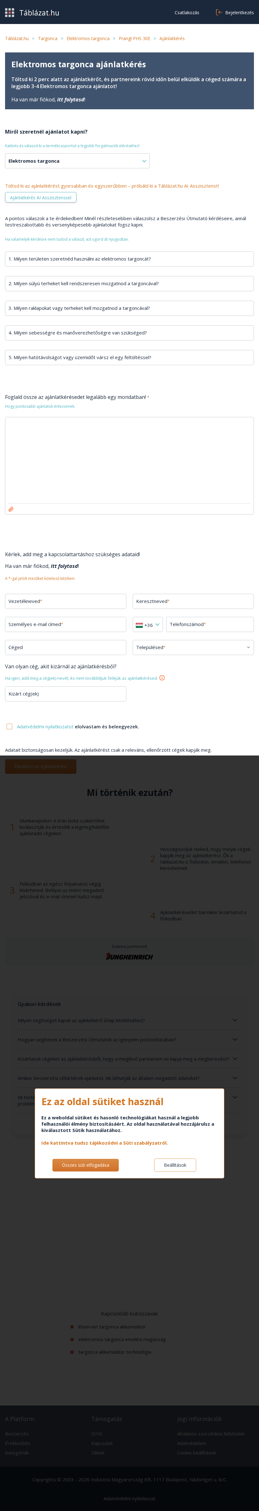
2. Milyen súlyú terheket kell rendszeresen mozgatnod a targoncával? (84, 283)
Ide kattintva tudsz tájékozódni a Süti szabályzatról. (104, 1143)
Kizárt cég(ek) (24, 693)
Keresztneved (153, 601)
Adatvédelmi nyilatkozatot (46, 726)
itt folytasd (70, 99)
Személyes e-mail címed (36, 624)
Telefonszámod (188, 624)
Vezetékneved (25, 601)
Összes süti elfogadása (85, 1165)
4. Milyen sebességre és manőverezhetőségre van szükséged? (78, 332)
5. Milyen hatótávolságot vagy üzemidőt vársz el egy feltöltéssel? (80, 357)
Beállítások (175, 1165)
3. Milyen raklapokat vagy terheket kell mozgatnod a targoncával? (79, 308)
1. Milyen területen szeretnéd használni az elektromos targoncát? (80, 259)
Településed (151, 647)
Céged (16, 647)
